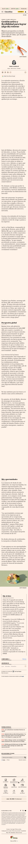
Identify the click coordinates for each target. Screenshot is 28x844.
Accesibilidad (23, 830)
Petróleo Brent (24, 8)
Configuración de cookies (6, 830)
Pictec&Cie (13, 666)
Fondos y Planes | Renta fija (8, 19)
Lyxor (2, 666)
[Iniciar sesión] (25, 11)
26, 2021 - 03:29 (15, 68)
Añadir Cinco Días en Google (9, 76)
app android (22, 793)
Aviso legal (12, 829)
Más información (4, 673)
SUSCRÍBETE (20, 11)
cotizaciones (5, 793)
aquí (23, 676)
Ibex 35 (3, 8)
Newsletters (13, 832)
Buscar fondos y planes (7, 753)
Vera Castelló (14, 66)
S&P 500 (13, 8)
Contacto (8, 829)
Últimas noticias (6, 727)
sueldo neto (22, 781)
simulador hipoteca (14, 781)
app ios (14, 793)
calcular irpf (5, 781)
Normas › (25, 659)
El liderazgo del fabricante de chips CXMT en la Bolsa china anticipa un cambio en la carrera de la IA (13, 746)
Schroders (7, 666)
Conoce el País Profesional (14, 798)
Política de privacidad (16, 830)
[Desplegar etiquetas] (25, 666)
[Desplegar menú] (2, 11)
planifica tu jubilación (5, 787)
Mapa (7, 832)
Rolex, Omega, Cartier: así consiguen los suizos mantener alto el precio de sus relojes (13, 740)
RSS (9, 832)
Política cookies (18, 829)
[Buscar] (25, 757)
